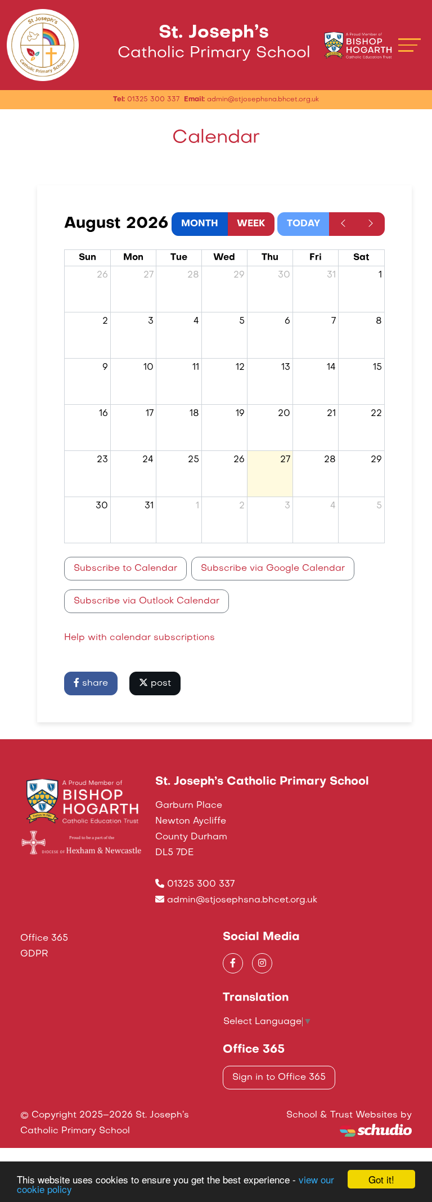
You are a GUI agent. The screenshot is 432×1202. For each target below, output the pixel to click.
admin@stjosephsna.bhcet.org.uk (242, 900)
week (251, 224)
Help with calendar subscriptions (139, 637)
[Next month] (371, 224)
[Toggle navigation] (409, 44)
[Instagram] (262, 963)
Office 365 (44, 938)
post (159, 683)
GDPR (34, 954)
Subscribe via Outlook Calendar (146, 601)
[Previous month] (343, 224)
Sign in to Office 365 (279, 1077)
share (93, 683)
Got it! (381, 1179)
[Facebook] (233, 963)
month (199, 224)
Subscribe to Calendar (125, 568)
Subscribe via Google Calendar (273, 568)
